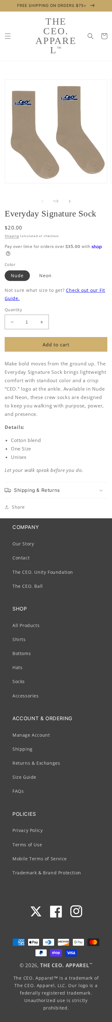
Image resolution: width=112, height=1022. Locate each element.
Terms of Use (27, 845)
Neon (45, 275)
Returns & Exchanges (36, 763)
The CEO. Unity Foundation (42, 572)
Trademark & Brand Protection (46, 873)
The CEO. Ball (27, 586)
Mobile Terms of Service (39, 859)
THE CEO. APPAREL (64, 965)
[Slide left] (42, 201)
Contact (21, 558)
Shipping (12, 236)
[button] (8, 36)
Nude (17, 275)
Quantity (13, 309)
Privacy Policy (27, 830)
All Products (26, 625)
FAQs (18, 791)
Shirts (19, 639)
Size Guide (24, 777)
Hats (17, 667)
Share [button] (18, 507)
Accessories (25, 696)
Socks (18, 681)
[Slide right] (70, 201)
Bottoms (21, 653)
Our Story (23, 544)
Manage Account (31, 735)
